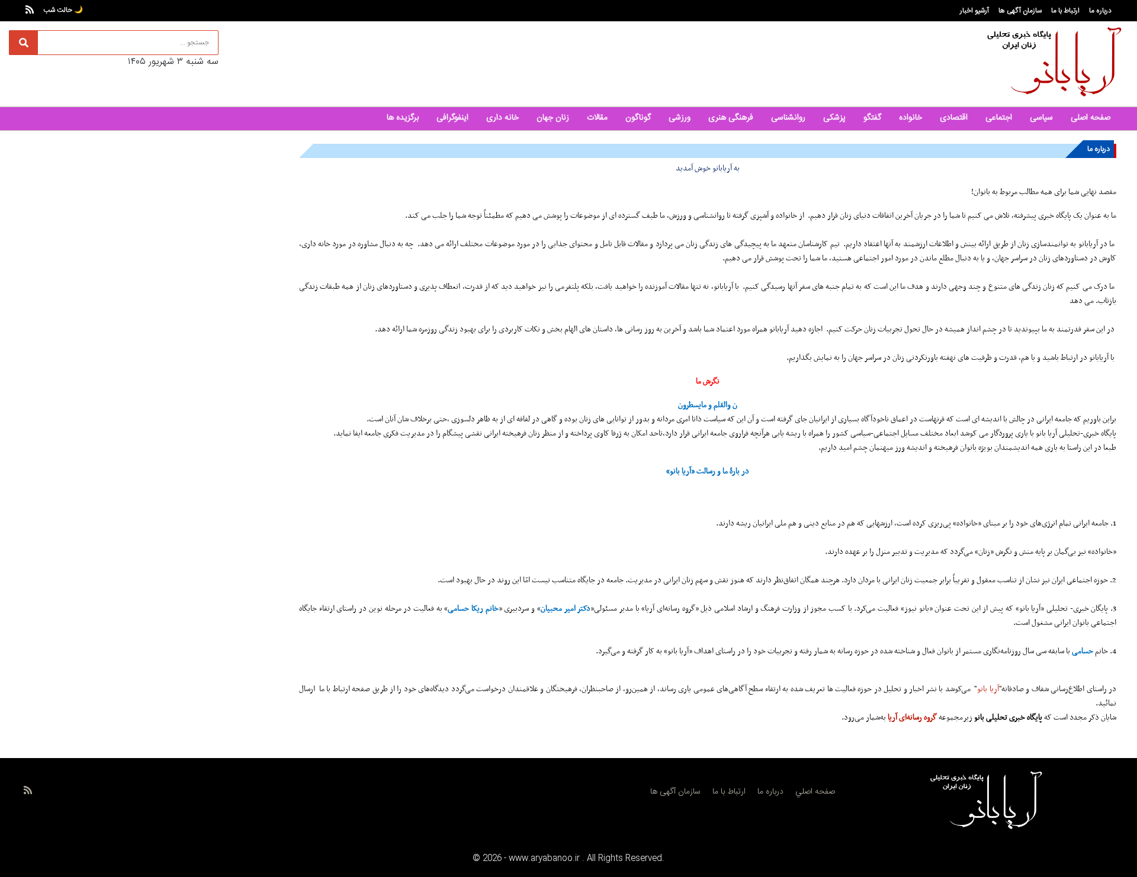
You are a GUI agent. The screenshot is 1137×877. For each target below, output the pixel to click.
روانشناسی (788, 118)
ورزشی (679, 118)
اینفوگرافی (452, 118)
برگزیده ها (403, 118)
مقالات (597, 118)
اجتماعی (998, 118)
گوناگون (638, 118)
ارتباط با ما (1065, 11)
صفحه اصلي (815, 792)
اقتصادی (954, 118)
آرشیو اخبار (974, 11)
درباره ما (1100, 11)
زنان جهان (553, 118)
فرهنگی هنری (730, 118)
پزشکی (834, 118)
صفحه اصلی (1090, 118)
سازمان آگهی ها (1020, 11)
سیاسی (1041, 118)
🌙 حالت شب (63, 10)
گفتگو (872, 118)
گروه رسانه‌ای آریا (912, 717)
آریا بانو (987, 689)
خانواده (910, 118)
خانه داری (502, 118)
